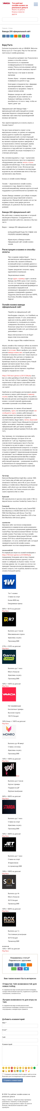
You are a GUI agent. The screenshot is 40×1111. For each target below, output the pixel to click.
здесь (13, 411)
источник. (12, 350)
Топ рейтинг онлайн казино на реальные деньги (20, 5)
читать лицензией (30, 420)
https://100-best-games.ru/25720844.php (16, 555)
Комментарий (7, 1044)
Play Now (5, 611)
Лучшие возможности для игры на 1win (19, 1000)
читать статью (28, 162)
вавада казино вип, (15, 352)
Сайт (4, 1037)
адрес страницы (19, 279)
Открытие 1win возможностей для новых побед (19, 985)
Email (4, 1030)
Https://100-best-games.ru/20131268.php (16, 376)
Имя (4, 1023)
